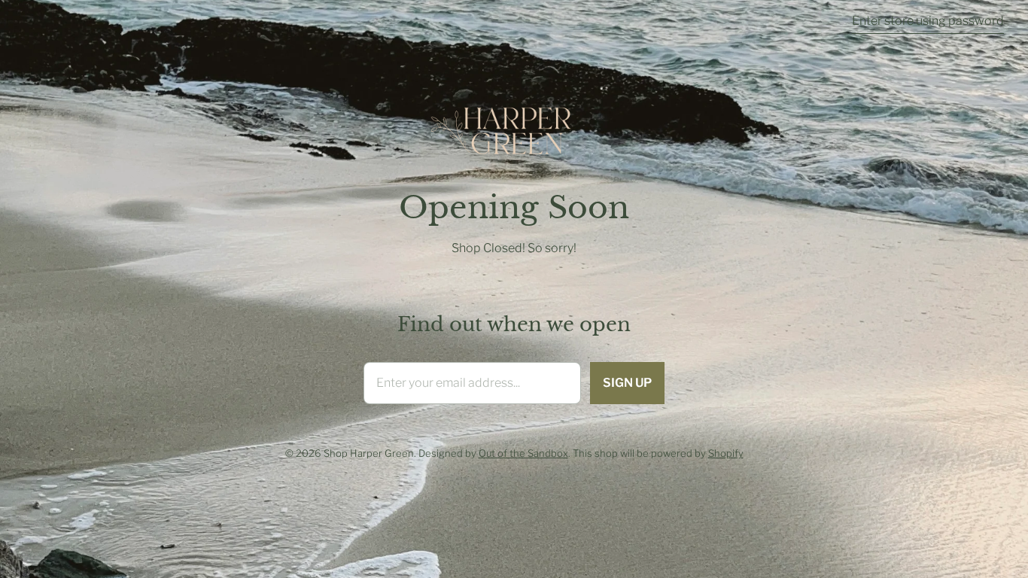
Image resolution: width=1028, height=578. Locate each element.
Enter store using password (928, 21)
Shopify (726, 453)
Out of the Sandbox (523, 453)
